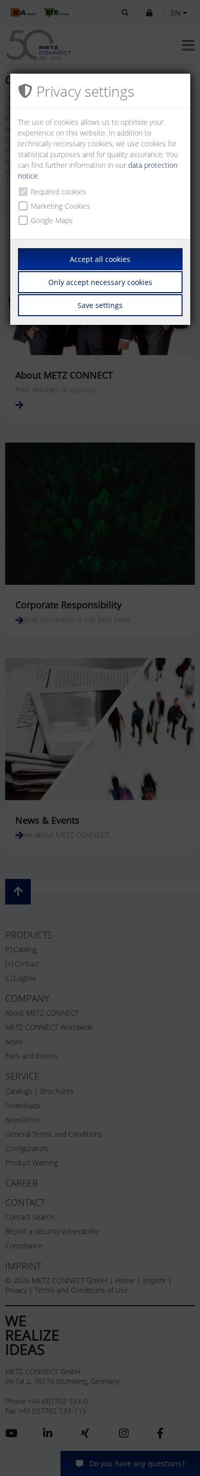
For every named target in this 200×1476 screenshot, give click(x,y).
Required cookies (58, 191)
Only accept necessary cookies (100, 282)
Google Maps (52, 220)
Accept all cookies (100, 259)
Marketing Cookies (60, 206)
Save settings (100, 305)
